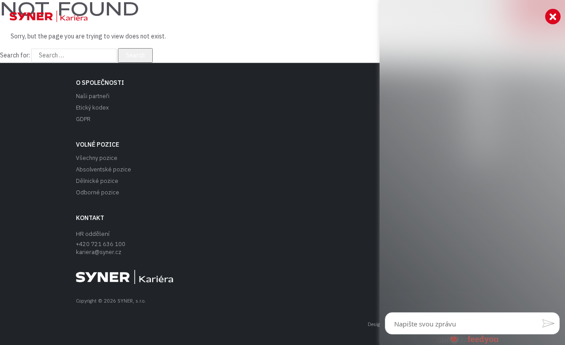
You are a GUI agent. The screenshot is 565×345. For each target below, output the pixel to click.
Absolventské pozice (103, 169)
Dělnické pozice (97, 181)
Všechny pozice (96, 158)
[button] (548, 323)
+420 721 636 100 (100, 244)
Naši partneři (92, 96)
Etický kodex (92, 107)
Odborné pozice (97, 192)
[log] (472, 158)
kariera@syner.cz (98, 252)
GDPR (83, 119)
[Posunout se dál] (43, 16)
